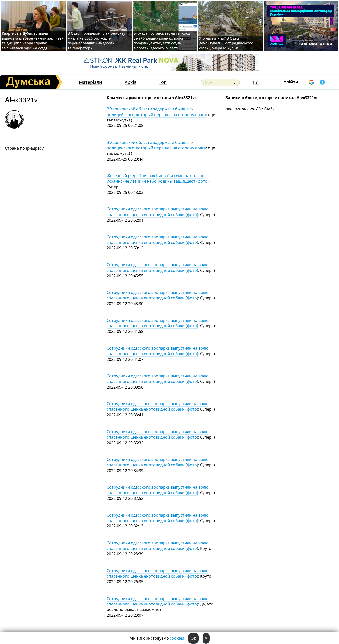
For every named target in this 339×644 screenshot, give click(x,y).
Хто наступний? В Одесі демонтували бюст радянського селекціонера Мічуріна (226, 43)
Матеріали (90, 82)
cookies (177, 638)
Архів (130, 82)
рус (256, 81)
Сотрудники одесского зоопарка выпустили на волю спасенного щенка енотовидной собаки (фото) (157, 211)
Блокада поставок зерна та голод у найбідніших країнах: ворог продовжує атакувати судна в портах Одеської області (162, 40)
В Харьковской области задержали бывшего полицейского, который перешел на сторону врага (156, 111)
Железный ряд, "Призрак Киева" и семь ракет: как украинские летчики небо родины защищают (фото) (158, 178)
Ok (193, 638)
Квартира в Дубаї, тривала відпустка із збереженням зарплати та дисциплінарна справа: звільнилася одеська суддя (33, 40)
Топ (163, 82)
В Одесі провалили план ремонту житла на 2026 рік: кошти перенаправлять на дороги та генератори (96, 40)
